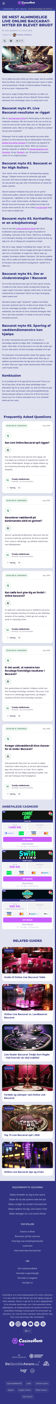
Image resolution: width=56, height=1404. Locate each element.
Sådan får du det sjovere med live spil (27, 1199)
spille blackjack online (26, 228)
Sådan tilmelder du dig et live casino (27, 1194)
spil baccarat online (17, 118)
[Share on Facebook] (11, 41)
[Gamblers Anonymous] (46, 1363)
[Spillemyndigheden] (19, 1356)
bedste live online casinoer (14, 143)
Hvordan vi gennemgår (27, 1273)
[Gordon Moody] (36, 1356)
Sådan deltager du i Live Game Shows (27, 1213)
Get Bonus (28, 839)
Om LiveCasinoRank (27, 1268)
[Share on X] (4, 41)
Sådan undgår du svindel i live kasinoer (27, 1204)
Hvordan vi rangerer (27, 1277)
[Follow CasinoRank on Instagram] (18, 1324)
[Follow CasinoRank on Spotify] (36, 1324)
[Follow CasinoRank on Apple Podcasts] (43, 1324)
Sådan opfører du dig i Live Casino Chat (27, 1208)
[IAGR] (23, 1371)
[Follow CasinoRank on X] (24, 1324)
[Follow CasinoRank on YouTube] (30, 1324)
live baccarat (41, 207)
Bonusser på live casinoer (27, 1236)
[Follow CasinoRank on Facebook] (11, 1324)
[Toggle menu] (3, 3)
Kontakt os (27, 1282)
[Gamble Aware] (22, 1363)
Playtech (20, 152)
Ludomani (27, 1245)
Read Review (27, 843)
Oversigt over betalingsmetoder (27, 1241)
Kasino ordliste (27, 1231)
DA (26, 1331)
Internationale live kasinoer (27, 1250)
